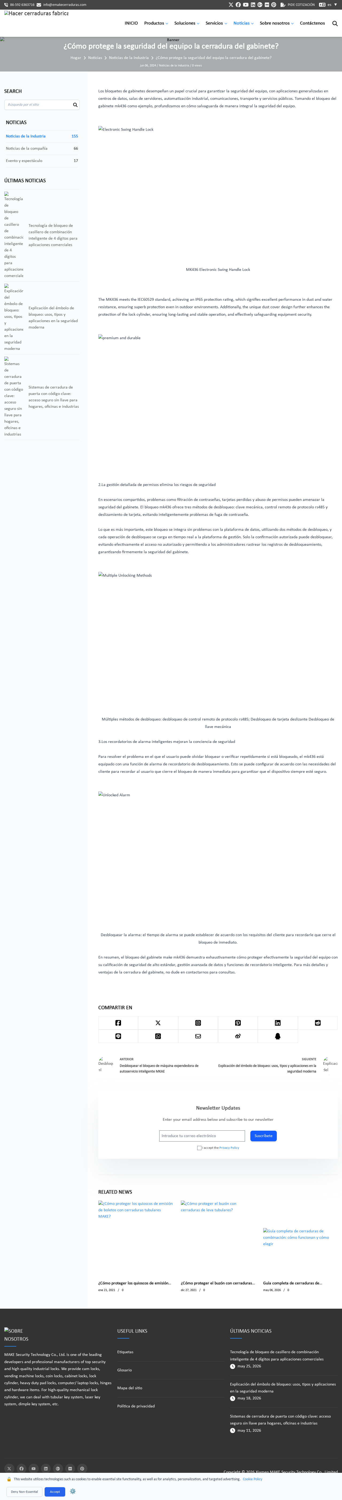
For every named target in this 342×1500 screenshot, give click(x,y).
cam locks (90, 1369)
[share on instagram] (198, 1023)
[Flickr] (70, 1469)
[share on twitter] (158, 1023)
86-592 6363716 (22, 5)
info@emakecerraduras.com (64, 5)
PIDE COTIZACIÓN (301, 5)
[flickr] (267, 4)
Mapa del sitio (129, 1388)
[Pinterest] (82, 1469)
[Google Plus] (58, 1469)
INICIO (131, 23)
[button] (168, 23)
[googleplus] (259, 4)
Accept (55, 1492)
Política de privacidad (136, 1406)
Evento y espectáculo (24, 161)
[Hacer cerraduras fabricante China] (36, 23)
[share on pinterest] (238, 1023)
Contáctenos (312, 23)
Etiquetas (125, 1352)
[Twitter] (9, 1469)
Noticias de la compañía (27, 149)
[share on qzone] (278, 1036)
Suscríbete (264, 1136)
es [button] (333, 5)
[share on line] (118, 1036)
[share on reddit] (318, 1023)
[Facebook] (22, 1469)
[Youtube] (34, 1469)
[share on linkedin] (278, 1023)
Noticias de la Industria (129, 58)
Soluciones (184, 23)
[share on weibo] (238, 1036)
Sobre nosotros (275, 23)
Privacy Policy (229, 1148)
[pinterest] (273, 4)
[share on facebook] (118, 1023)
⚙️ (72, 1491)
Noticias (242, 23)
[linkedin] (253, 4)
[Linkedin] (46, 1469)
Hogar (76, 58)
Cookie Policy (252, 1479)
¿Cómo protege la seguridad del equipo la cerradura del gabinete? (213, 58)
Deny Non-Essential (24, 1492)
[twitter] (231, 4)
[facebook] (238, 4)
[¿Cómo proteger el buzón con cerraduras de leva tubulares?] (218, 1238)
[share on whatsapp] (158, 1036)
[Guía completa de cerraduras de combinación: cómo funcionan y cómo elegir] (300, 1237)
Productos (154, 23)
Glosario (124, 1370)
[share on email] (198, 1036)
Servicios (214, 23)
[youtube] (246, 4)
